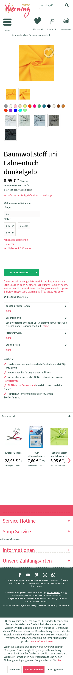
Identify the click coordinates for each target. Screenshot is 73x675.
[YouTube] (28, 574)
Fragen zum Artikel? (17, 296)
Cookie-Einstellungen (14, 580)
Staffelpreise (13, 344)
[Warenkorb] (66, 20)
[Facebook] (19, 574)
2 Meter (24, 225)
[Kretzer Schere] (13, 436)
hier (59, 660)
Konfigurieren (55, 669)
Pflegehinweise (14, 332)
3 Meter (10, 232)
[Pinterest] (36, 574)
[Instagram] (45, 574)
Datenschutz (21, 583)
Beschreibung (13, 317)
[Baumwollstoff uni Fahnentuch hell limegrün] (59, 436)
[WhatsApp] (53, 574)
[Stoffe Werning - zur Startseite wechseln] (18, 11)
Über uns (65, 580)
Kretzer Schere (13, 452)
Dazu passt (8, 416)
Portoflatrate (11, 380)
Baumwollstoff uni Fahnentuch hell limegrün (59, 454)
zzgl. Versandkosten (23, 189)
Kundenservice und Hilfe (37, 580)
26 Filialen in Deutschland (22, 385)
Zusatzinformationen (18, 305)
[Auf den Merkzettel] (17, 431)
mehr (8, 310)
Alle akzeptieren (34, 669)
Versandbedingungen (39, 583)
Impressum (36, 586)
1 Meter (10, 225)
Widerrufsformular (10, 539)
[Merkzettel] (38, 20)
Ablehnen (14, 669)
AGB (10, 583)
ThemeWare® (63, 605)
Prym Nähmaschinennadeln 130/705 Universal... (36, 454)
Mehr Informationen (41, 641)
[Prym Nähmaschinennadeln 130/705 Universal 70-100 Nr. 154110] (36, 436)
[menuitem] (66, 21)
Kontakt (54, 580)
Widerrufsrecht (57, 583)
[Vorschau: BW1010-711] (11, 94)
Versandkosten (53, 592)
